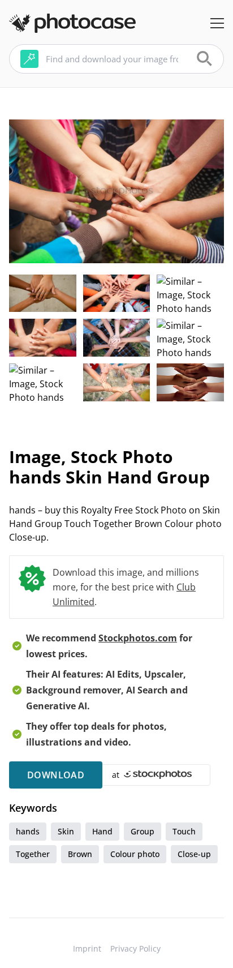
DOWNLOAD (55, 775)
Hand (102, 831)
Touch (184, 831)
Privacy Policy (135, 948)
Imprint (87, 948)
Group (142, 831)
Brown (80, 854)
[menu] (217, 23)
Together (33, 854)
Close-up (194, 854)
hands (28, 831)
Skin (66, 831)
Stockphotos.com (137, 638)
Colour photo (134, 854)
